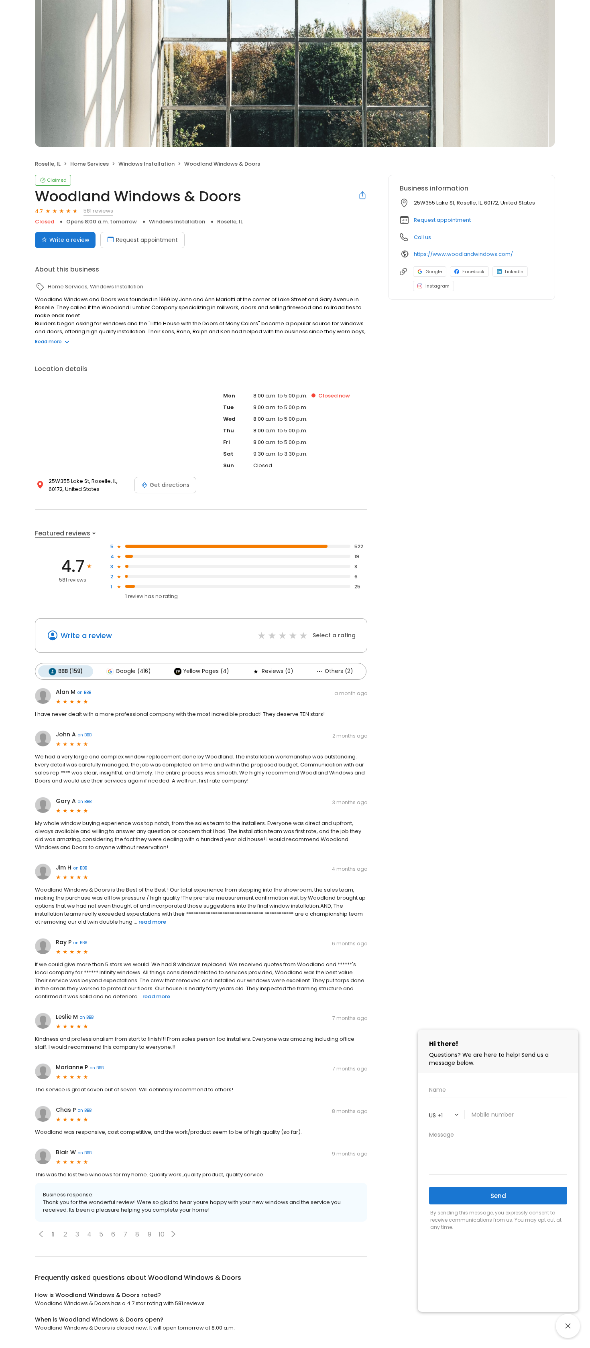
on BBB (84, 692)
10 (162, 1234)
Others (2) (339, 671)
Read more (48, 341)
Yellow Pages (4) (206, 671)
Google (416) (133, 671)
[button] (173, 1234)
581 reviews (98, 211)
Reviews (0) (277, 671)
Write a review (69, 240)
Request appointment (147, 240)
